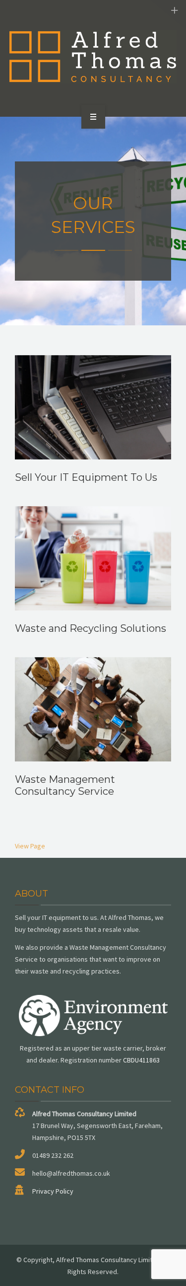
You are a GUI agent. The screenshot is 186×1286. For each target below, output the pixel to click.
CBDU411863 (141, 1060)
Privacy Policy (52, 1191)
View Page (30, 845)
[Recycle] (93, 56)
